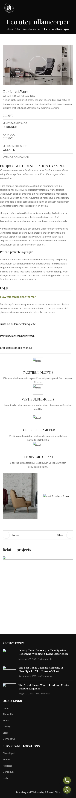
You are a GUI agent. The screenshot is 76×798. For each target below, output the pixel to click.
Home (10, 29)
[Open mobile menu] (72, 7)
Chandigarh (9, 753)
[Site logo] (9, 7)
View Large (70, 559)
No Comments (45, 659)
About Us (8, 714)
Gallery (6, 726)
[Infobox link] (38, 371)
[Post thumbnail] (9, 655)
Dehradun (8, 771)
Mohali (6, 759)
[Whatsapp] (67, 790)
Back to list (38, 535)
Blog (5, 732)
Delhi (5, 777)
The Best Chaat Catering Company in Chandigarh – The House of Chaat (41, 669)
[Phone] (67, 780)
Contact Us (9, 738)
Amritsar (7, 765)
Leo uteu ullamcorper (28, 29)
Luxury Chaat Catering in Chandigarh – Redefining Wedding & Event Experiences (43, 652)
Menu (6, 720)
